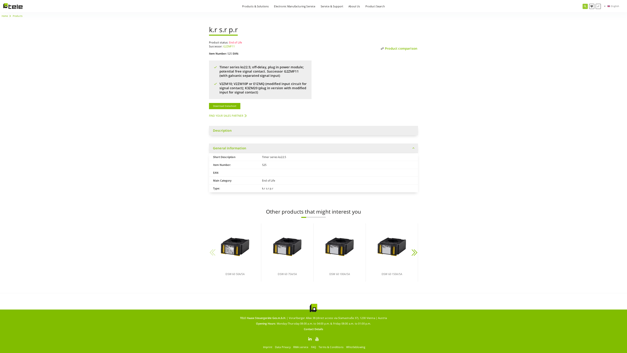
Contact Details (313, 329)
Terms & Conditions (331, 347)
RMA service (300, 347)
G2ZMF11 (229, 46)
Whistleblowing (355, 347)
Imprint (267, 347)
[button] (303, 217)
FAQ (313, 347)
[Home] (13, 6)
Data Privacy (283, 347)
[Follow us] (310, 338)
